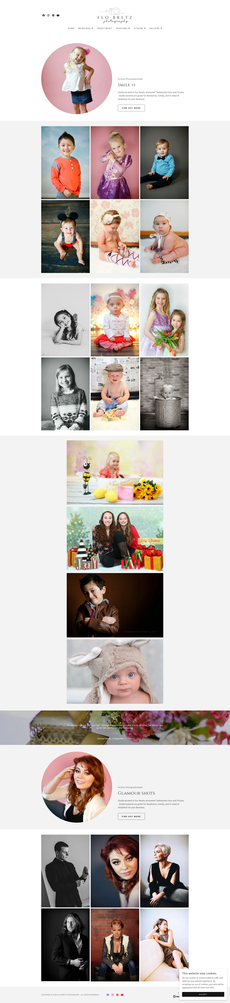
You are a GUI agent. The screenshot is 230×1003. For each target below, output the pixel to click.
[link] (43, 15)
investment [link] (104, 28)
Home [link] (71, 28)
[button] (85, 28)
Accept (203, 994)
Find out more (131, 108)
